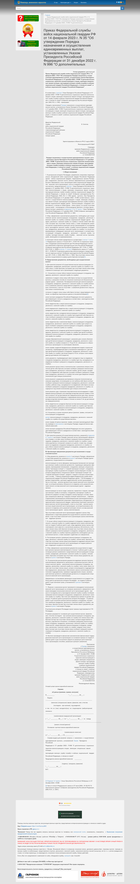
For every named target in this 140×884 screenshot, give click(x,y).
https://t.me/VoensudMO (39, 826)
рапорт (48, 417)
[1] (85, 257)
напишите (67, 856)
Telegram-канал (26, 826)
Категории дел (65, 2)
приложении (59, 424)
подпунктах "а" (69, 209)
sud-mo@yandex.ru (48, 846)
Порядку (84, 646)
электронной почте (79, 832)
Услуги (76, 2)
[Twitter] (119, 2)
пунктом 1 (69, 186)
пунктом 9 (78, 582)
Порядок (63, 105)
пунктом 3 (59, 93)
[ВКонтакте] (117, 2)
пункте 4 (69, 456)
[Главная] (18, 2)
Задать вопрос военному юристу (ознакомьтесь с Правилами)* (31, 18)
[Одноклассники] (121, 2)
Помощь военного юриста (33, 2)
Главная (47, 15)
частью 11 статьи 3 (66, 249)
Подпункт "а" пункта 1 (54, 781)
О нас (56, 2)
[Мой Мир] (123, 2)
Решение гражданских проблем (31, 43)
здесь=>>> (35, 829)
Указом (76, 741)
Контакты (83, 2)
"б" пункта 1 (79, 209)
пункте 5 (72, 458)
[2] (87, 294)
